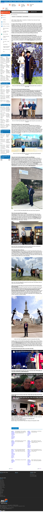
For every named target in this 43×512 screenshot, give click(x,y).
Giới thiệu (10, 1)
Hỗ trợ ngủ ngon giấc (6, 29)
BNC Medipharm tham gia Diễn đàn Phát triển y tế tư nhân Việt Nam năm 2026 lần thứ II (20, 432)
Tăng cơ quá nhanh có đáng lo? (8, 101)
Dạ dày (1, 491)
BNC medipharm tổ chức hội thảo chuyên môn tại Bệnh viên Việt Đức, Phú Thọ (36, 441)
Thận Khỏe (2, 482)
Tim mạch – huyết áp (6, 42)
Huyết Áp (2, 489)
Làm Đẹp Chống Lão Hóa (6, 31)
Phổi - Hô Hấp (5, 34)
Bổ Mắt (4, 19)
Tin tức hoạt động (25, 16)
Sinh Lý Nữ (2, 486)
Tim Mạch (2, 490)
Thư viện (14, 1)
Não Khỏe (2, 481)
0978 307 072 (34, 11)
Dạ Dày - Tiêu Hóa (6, 26)
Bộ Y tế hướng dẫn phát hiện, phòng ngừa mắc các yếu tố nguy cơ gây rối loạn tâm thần (20, 450)
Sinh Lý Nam (2, 487)
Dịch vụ (16, 472)
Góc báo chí (13, 16)
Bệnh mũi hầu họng (6, 49)
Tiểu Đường (5, 39)
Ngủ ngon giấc (2, 496)
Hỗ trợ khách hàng (4, 472)
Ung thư (1, 495)
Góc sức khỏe (19, 1)
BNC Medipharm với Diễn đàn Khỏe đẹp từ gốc (36, 431)
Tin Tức (1, 479)
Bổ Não (4, 21)
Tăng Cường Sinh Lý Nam (6, 37)
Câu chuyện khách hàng (35, 1)
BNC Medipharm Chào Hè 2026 (20, 459)
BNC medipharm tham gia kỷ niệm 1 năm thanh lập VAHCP (36, 460)
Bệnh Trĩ (4, 15)
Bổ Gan (4, 17)
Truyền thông (5, 55)
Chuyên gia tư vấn (26, 1)
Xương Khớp (5, 44)
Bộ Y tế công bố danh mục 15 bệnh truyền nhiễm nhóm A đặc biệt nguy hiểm (36, 450)
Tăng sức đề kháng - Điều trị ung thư (6, 47)
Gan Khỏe (2, 480)
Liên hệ (41, 1)
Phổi (1, 488)
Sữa (4, 51)
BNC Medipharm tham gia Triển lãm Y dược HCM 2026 (20, 441)
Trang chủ (6, 1)
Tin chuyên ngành (19, 16)
